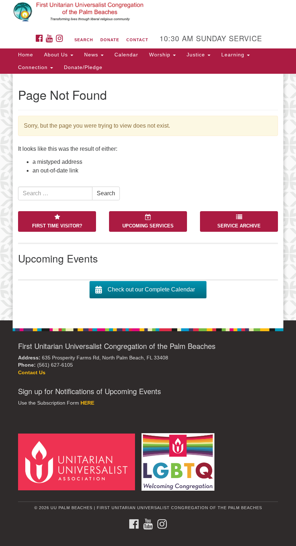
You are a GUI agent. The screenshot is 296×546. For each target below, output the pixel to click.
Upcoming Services (148, 226)
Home (25, 54)
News (92, 54)
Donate (109, 40)
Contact (137, 40)
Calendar (126, 54)
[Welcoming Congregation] (180, 461)
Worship (160, 54)
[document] (148, 197)
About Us (57, 54)
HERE (87, 403)
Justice (197, 54)
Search (83, 40)
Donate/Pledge (83, 67)
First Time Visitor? (57, 226)
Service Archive (239, 226)
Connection (33, 67)
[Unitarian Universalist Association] (79, 461)
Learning (233, 54)
